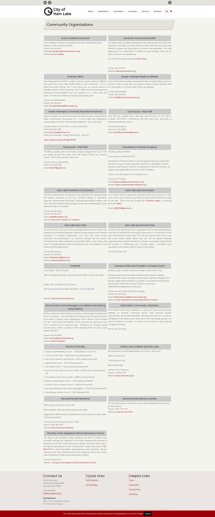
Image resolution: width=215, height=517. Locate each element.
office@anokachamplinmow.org (126, 97)
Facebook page (153, 200)
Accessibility (134, 485)
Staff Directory (92, 480)
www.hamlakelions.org (60, 260)
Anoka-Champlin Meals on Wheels (139, 76)
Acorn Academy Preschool (75, 38)
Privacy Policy (134, 489)
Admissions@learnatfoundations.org (128, 182)
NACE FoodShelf (58, 341)
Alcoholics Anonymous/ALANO (140, 38)
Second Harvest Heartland (75, 398)
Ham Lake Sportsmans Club (139, 225)
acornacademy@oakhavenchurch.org (64, 51)
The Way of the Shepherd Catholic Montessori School (75, 433)
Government (118, 11)
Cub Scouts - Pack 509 (75, 147)
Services (145, 11)
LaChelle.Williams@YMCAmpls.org (63, 106)
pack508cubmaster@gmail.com (126, 132)
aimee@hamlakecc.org (58, 217)
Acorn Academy (57, 54)
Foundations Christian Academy (140, 147)
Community (132, 11)
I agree (148, 513)
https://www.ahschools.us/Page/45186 (60, 140)
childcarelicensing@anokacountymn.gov (130, 297)
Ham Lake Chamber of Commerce (75, 190)
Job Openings (91, 485)
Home (131, 480)
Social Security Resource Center (140, 398)
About (90, 11)
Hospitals (75, 265)
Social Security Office (124, 412)
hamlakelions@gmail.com (59, 257)
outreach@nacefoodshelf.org (61, 338)
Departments (103, 11)
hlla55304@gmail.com (122, 208)
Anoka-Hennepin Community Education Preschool (75, 111)
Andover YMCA (75, 76)
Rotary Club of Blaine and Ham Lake (140, 346)
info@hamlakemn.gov (52, 493)
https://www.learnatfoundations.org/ (131, 184)
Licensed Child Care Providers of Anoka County (140, 265)
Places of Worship (75, 346)
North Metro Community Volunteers (140, 305)
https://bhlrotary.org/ (125, 375)
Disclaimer (133, 494)
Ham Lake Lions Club (75, 225)
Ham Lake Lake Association (139, 190)
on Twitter (117, 203)
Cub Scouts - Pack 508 (140, 111)
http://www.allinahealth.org (62, 298)
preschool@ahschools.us (59, 132)
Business (158, 11)
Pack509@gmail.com (57, 168)
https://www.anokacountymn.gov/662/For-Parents (137, 300)
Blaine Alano (142, 59)
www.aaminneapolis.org (126, 71)
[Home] (58, 11)
